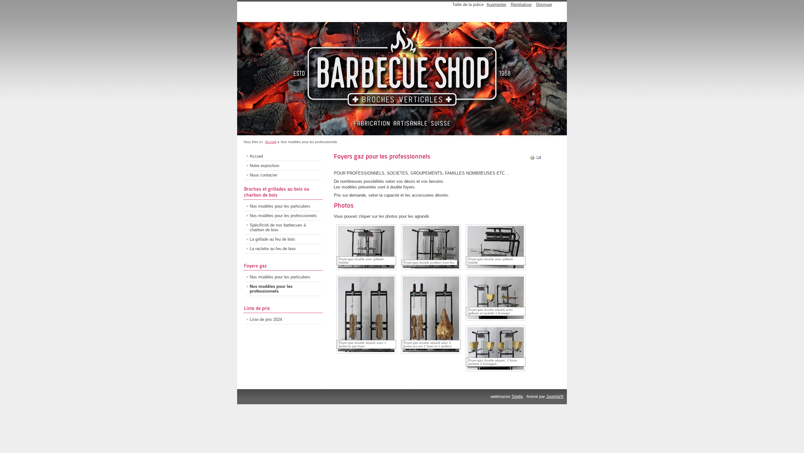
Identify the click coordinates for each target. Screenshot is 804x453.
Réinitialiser (521, 4)
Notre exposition (264, 165)
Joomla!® (555, 396)
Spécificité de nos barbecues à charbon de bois (278, 227)
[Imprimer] (532, 158)
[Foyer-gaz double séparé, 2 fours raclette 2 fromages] (495, 369)
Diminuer (544, 4)
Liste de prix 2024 (266, 319)
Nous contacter (263, 175)
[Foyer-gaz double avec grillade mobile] (366, 268)
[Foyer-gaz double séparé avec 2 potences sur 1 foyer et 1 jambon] (431, 352)
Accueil (270, 142)
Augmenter (496, 4)
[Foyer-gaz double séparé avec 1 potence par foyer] (366, 352)
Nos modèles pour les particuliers (280, 206)
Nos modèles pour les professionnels (283, 215)
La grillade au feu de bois (272, 239)
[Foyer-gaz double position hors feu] (431, 268)
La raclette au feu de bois (273, 248)
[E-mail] (538, 158)
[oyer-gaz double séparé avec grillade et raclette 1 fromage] (495, 319)
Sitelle (517, 396)
